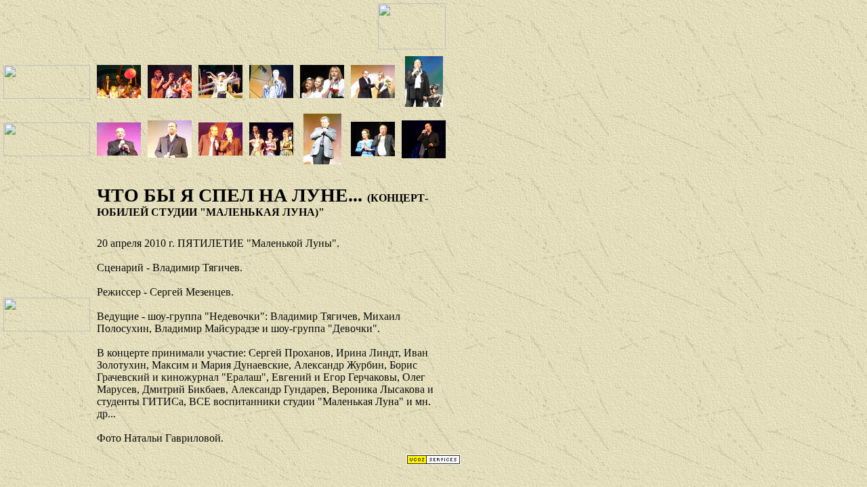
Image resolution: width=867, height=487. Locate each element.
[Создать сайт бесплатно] (433, 461)
